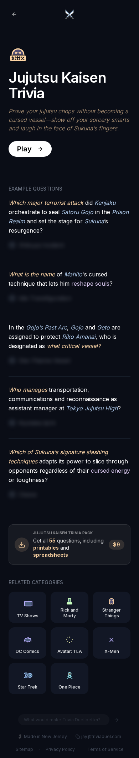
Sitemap (24, 749)
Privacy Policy (60, 749)
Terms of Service (105, 749)
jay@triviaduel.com (101, 736)
